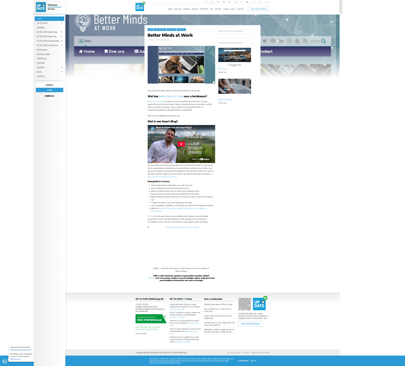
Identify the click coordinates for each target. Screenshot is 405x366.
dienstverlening (160, 29)
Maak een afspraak (250, 324)
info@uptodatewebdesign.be (146, 307)
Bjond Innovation (225, 99)
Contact (50, 85)
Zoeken (266, 2)
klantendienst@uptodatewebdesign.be (150, 309)
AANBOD (41, 27)
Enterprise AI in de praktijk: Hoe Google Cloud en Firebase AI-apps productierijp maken (184, 339)
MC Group (222, 68)
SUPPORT (41, 63)
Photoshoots (42, 50)
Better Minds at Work (171, 96)
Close (49, 90)
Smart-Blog (181, 29)
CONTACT (41, 76)
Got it (253, 361)
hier (160, 268)
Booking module (43, 54)
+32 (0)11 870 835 (142, 304)
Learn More (243, 361)
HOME (39, 19)
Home (150, 29)
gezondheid (171, 29)
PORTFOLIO (42, 58)
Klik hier (150, 216)
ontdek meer (222, 72)
